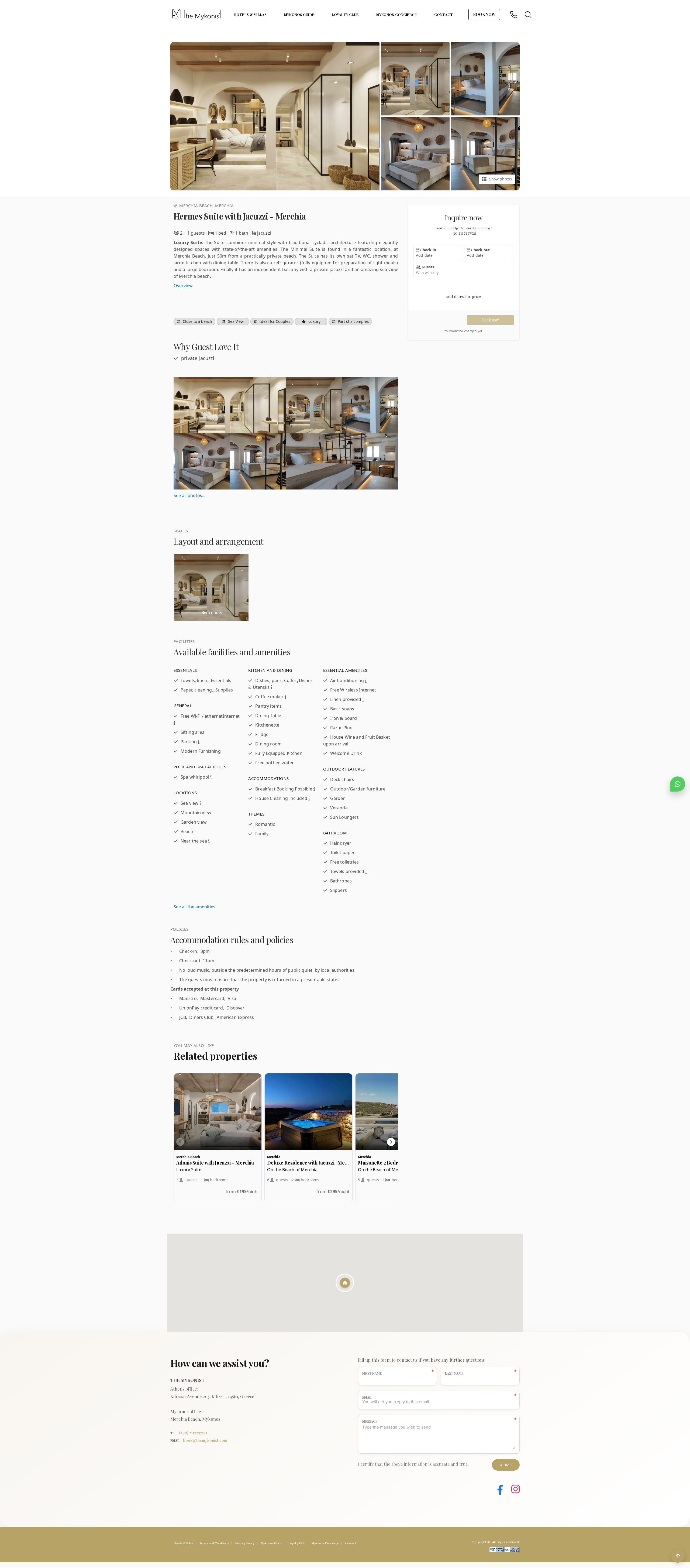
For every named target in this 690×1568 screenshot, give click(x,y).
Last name (454, 1373)
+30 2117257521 (464, 233)
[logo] (196, 14)
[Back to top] (678, 1556)
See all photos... (189, 495)
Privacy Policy (244, 1543)
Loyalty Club (345, 14)
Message (369, 1421)
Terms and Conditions (214, 1543)
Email (367, 1397)
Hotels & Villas (250, 14)
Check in (427, 249)
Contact (443, 14)
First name (372, 1373)
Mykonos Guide (299, 14)
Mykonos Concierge (396, 14)
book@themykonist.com (205, 1440)
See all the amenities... (196, 906)
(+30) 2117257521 (193, 1432)
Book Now (484, 14)
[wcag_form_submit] (512, 1550)
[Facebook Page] (496, 1490)
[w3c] (497, 1550)
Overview (183, 285)
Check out (480, 249)
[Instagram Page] (511, 1490)
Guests (427, 266)
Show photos (500, 179)
